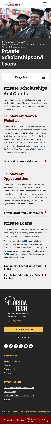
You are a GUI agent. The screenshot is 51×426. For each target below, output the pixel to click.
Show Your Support (23, 329)
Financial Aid (21, 42)
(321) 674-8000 (14, 321)
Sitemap (20, 420)
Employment (9, 369)
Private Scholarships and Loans (13, 47)
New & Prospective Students (13, 44)
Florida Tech (9, 42)
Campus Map (9, 420)
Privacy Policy (10, 391)
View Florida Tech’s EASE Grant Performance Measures (25, 411)
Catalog (7, 365)
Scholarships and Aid (34, 44)
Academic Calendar (12, 361)
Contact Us (23, 337)
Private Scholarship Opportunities (23, 212)
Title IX (7, 399)
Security (7, 373)
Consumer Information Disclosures (19, 387)
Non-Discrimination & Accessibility (19, 395)
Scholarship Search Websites (20, 161)
